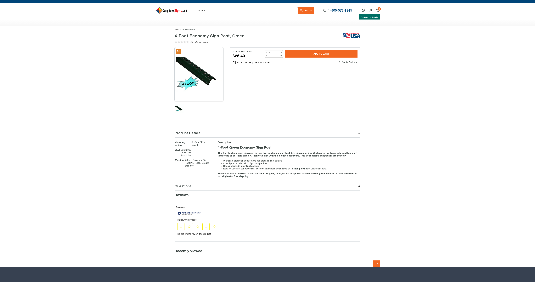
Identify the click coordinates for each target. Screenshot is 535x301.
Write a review (201, 42)
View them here (318, 168)
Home (177, 30)
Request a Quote (369, 17)
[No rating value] (182, 42)
